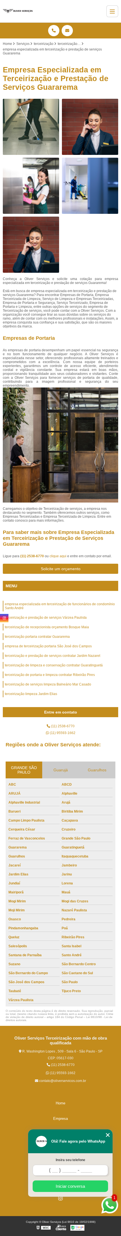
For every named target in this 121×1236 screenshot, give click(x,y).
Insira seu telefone (70, 1160)
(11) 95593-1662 (62, 733)
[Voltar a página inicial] (18, 11)
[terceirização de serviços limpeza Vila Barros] (90, 186)
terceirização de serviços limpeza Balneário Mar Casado (48, 684)
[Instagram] (60, 1198)
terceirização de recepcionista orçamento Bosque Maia (47, 627)
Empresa (60, 1118)
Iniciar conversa (70, 1186)
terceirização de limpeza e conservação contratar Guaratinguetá (54, 665)
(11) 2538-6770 (32, 556)
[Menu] (112, 11)
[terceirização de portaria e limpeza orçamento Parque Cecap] (31, 127)
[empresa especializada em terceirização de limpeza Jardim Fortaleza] (31, 186)
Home (60, 1103)
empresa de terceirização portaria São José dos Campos (48, 646)
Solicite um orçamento (60, 569)
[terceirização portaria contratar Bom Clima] (31, 245)
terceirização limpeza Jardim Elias (31, 694)
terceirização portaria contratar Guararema (37, 637)
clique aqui (58, 556)
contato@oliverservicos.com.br (62, 1081)
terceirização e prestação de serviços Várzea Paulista (46, 618)
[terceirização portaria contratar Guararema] (90, 127)
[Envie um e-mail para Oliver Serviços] (67, 30)
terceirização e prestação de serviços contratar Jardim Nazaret (52, 656)
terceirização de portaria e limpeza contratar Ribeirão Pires (50, 675)
